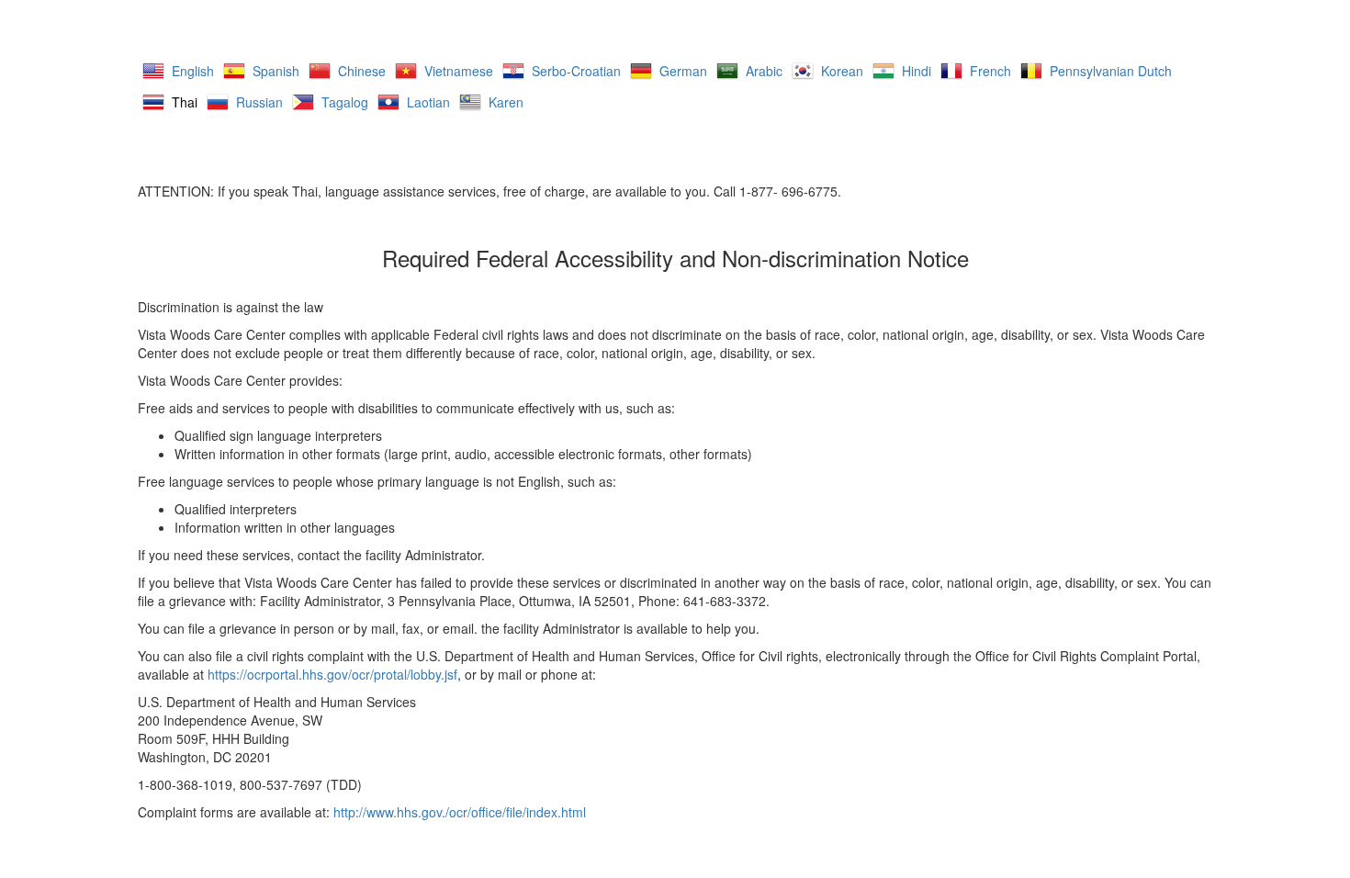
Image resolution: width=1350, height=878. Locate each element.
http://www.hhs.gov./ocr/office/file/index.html (459, 812)
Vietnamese (458, 71)
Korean (842, 71)
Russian (259, 102)
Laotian (428, 102)
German (683, 71)
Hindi (916, 71)
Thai (184, 102)
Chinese (362, 71)
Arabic (764, 71)
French (990, 71)
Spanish (276, 71)
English (193, 71)
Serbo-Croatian (576, 71)
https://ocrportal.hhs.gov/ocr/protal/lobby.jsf (332, 674)
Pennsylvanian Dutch (1111, 71)
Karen (506, 102)
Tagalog (344, 102)
